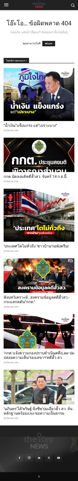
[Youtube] (58, 458)
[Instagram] (29, 457)
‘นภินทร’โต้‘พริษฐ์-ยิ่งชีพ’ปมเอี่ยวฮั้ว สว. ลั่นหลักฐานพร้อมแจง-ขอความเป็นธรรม (38, 411)
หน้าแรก (48, 43)
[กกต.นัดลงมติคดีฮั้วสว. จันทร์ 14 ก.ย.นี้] (39, 155)
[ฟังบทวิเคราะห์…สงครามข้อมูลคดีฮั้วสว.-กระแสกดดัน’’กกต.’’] (39, 275)
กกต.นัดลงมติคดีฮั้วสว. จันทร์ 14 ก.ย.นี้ (35, 176)
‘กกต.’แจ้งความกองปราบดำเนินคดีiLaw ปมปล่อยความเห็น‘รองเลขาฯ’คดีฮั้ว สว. (39, 355)
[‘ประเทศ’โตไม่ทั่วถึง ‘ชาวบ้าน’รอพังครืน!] (39, 215)
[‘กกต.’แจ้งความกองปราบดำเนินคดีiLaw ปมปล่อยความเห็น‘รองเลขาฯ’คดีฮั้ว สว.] (39, 331)
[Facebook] (19, 458)
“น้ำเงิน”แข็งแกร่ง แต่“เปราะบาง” (31, 125)
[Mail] (39, 458)
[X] (48, 458)
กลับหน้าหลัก (40, 471)
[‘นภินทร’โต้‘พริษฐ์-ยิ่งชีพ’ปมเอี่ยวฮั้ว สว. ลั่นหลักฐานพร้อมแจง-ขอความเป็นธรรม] (39, 387)
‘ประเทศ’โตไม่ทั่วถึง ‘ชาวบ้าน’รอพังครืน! (36, 246)
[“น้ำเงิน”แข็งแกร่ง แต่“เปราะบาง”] (39, 94)
